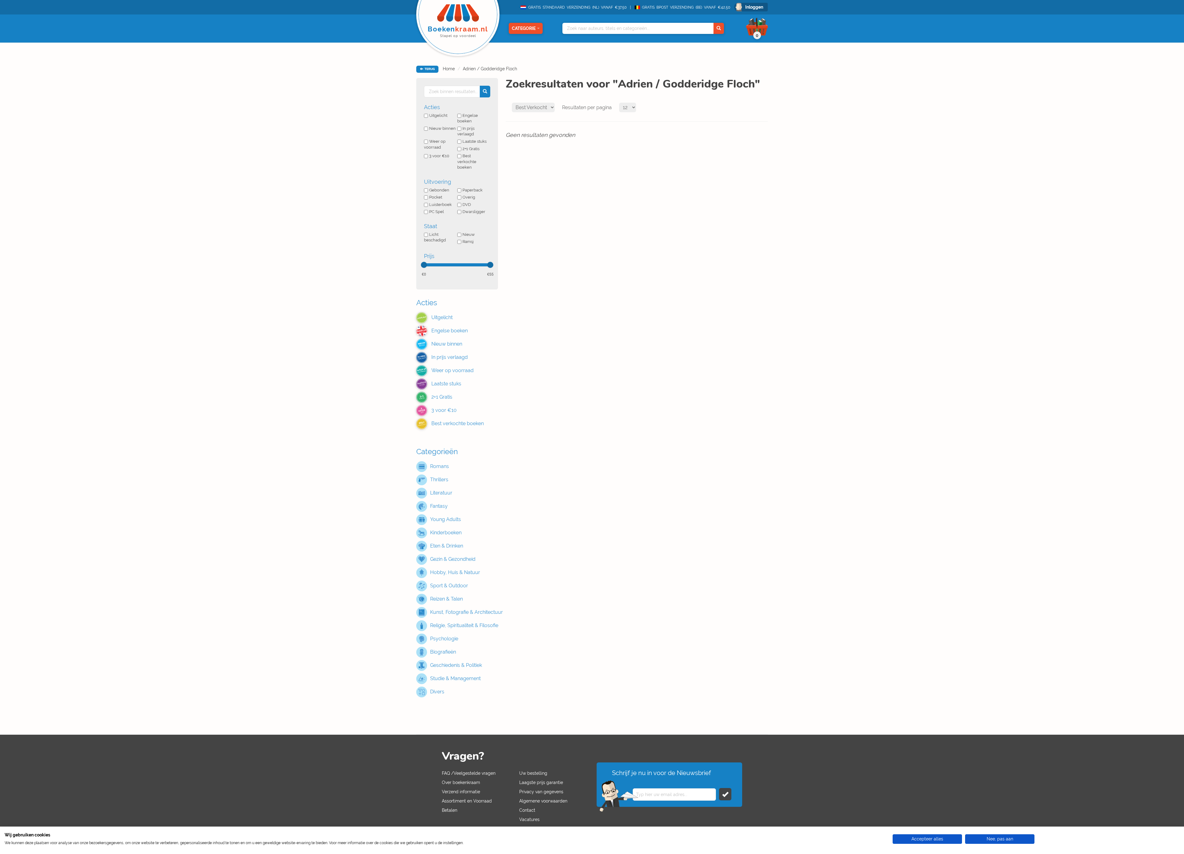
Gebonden (439, 190)
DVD (466, 204)
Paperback (472, 190)
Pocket (435, 197)
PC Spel (436, 211)
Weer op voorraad (435, 144)
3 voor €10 (439, 156)
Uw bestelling (533, 773)
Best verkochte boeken (466, 162)
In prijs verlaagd (466, 131)
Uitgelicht (438, 115)
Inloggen (754, 7)
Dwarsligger (473, 211)
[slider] (424, 265)
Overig (468, 197)
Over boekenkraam (461, 782)
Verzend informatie (461, 791)
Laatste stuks (474, 141)
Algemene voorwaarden (543, 801)
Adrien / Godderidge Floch (490, 68)
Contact (527, 810)
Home (449, 68)
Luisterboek (440, 204)
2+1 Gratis (470, 148)
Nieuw (468, 234)
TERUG (429, 69)
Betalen (449, 810)
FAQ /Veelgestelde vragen (468, 773)
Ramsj (468, 241)
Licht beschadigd (435, 237)
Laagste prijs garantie (541, 782)
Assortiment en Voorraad (467, 801)
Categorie (524, 28)
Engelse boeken (467, 118)
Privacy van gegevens (541, 791)
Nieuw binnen (442, 128)
